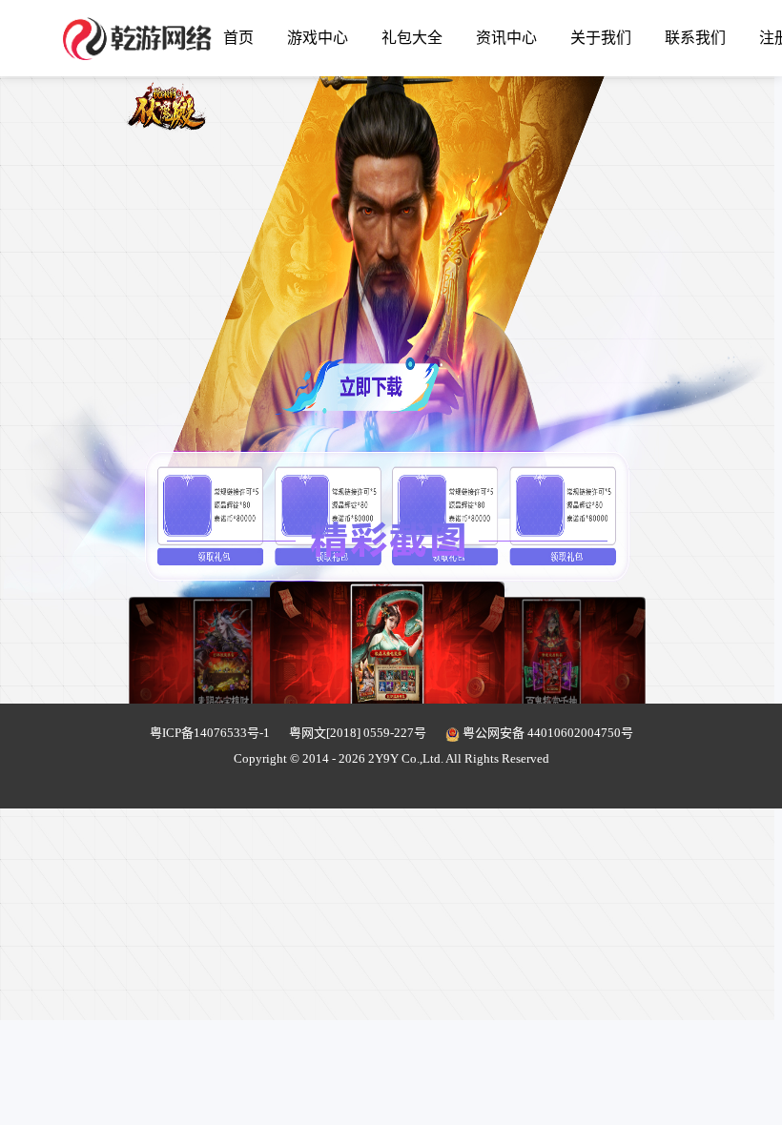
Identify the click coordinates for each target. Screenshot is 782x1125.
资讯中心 (506, 38)
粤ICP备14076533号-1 (210, 733)
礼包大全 (411, 38)
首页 (238, 38)
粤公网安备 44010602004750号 (546, 733)
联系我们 (695, 38)
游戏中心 (317, 38)
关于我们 (600, 38)
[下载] (359, 305)
